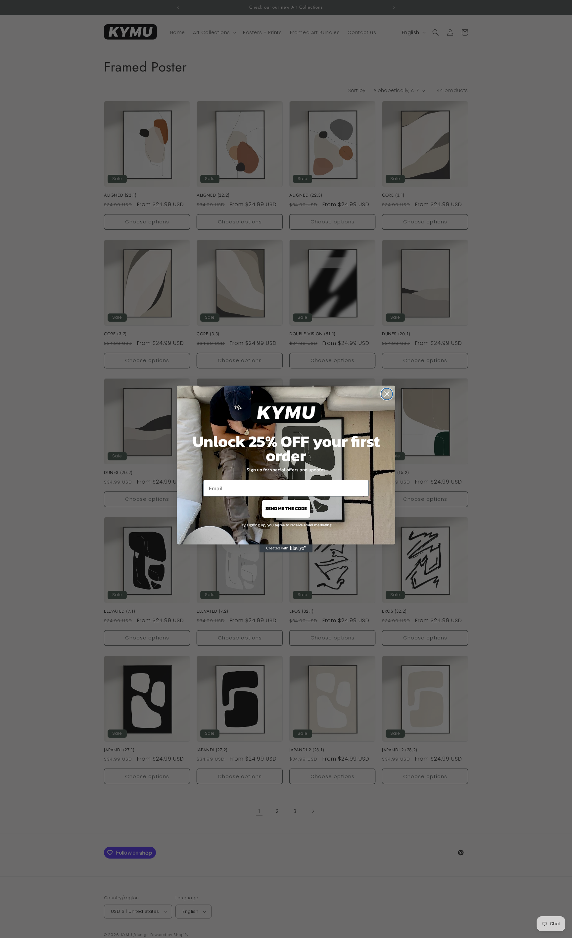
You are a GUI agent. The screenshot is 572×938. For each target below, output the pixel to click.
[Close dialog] (387, 394)
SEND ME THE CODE (286, 508)
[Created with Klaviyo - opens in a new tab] (286, 548)
